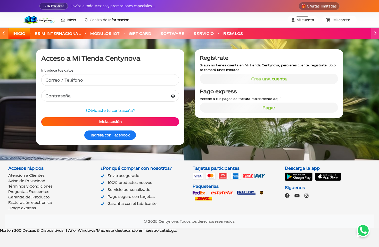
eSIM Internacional (58, 33)
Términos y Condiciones (30, 186)
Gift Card (140, 33)
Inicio (71, 20)
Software (173, 33)
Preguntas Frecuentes (28, 191)
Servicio (204, 33)
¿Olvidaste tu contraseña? (110, 110)
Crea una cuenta (269, 78)
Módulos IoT (105, 33)
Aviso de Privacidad (26, 181)
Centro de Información (109, 20)
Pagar (268, 107)
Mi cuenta (305, 20)
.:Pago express (22, 208)
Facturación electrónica (30, 202)
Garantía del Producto (29, 197)
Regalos (233, 33)
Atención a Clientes (26, 175)
